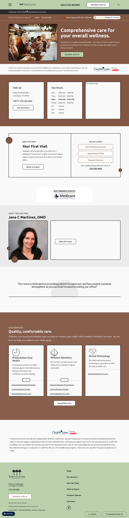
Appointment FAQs (95, 153)
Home (69, 471)
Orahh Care (41, 510)
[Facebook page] (69, 508)
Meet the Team (65, 241)
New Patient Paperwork (95, 147)
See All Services (64, 403)
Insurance (71, 501)
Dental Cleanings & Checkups (23, 385)
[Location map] (103, 100)
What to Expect (33, 167)
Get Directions (23, 108)
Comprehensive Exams (21, 389)
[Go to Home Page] (27, 5)
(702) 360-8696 (46, 17)
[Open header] (10, 5)
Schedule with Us (98, 5)
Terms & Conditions (24, 510)
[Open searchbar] (118, 5)
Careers (34, 510)
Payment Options (95, 160)
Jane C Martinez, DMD (27, 217)
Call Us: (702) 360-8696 (70, 5)
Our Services (72, 477)
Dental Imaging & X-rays (21, 394)
